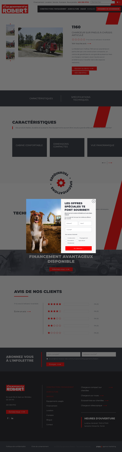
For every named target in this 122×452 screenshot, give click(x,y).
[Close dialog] (93, 201)
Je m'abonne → (78, 248)
